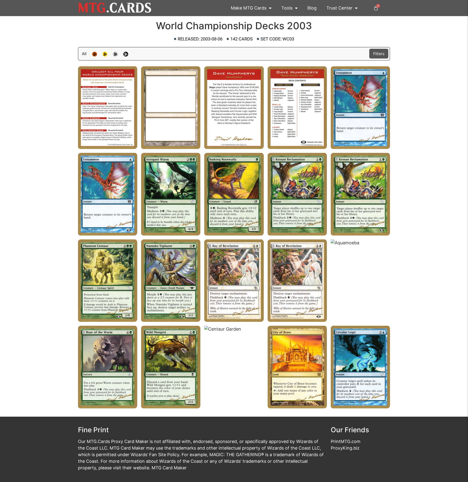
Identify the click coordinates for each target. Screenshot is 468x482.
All (84, 53)
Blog (312, 7)
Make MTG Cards (248, 7)
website (141, 467)
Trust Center (339, 7)
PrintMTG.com (346, 441)
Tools (286, 7)
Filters (378, 53)
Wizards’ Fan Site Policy (155, 454)
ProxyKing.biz (345, 448)
